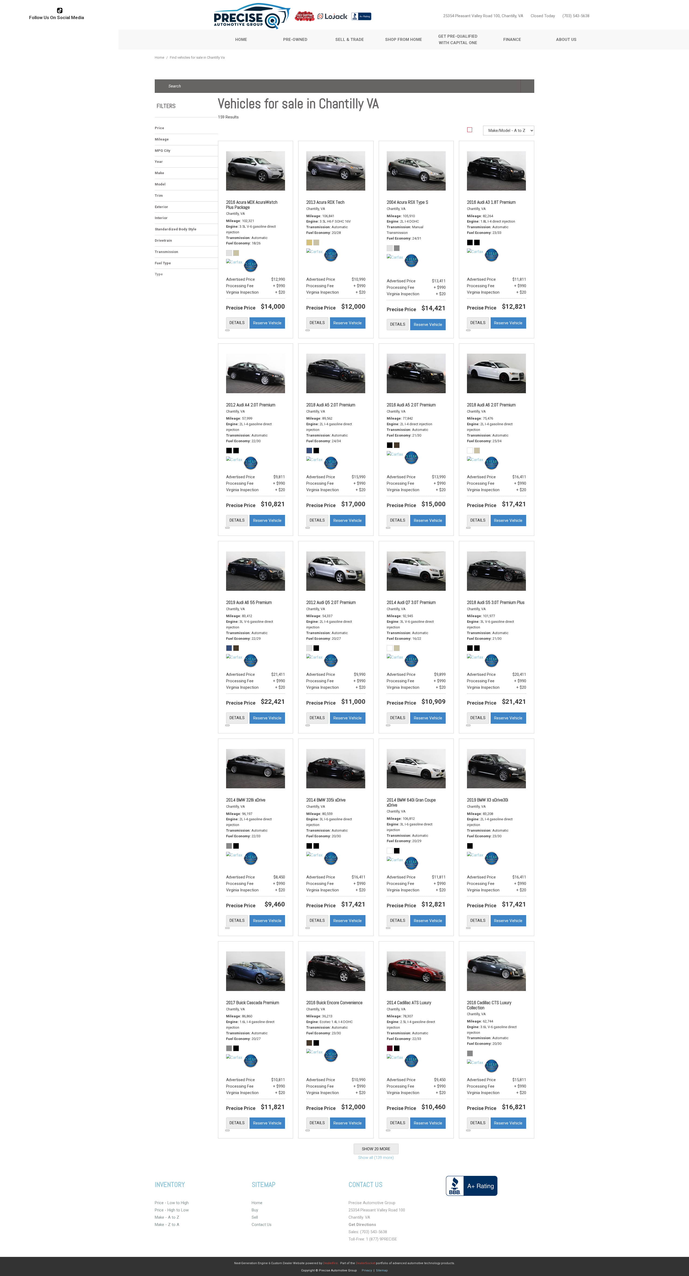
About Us (566, 39)
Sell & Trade (349, 39)
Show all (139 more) (376, 1157)
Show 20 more (376, 1149)
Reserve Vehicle (267, 323)
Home (241, 39)
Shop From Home (403, 39)
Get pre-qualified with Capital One (457, 39)
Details (237, 322)
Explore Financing (227, 330)
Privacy (367, 1270)
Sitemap (382, 1270)
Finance (512, 39)
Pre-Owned (295, 39)
